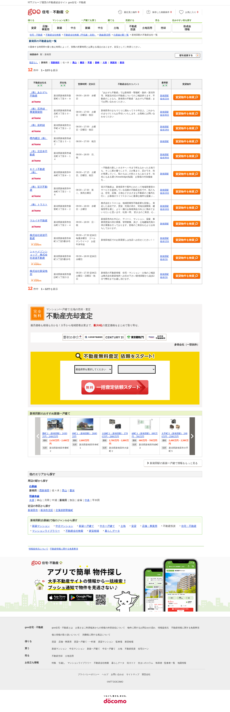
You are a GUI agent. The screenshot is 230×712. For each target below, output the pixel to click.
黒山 (64, 490)
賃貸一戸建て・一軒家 (85, 641)
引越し (62, 663)
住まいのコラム (145, 663)
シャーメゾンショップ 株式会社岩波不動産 (38, 254)
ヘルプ (105, 674)
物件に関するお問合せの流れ (141, 627)
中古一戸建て (107, 526)
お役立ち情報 (32, 662)
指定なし (33, 62)
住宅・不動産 (188, 526)
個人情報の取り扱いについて (66, 634)
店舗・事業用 (149, 526)
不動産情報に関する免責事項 (64, 549)
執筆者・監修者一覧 (165, 663)
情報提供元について (38, 549)
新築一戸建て (86, 526)
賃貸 (133, 526)
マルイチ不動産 (38, 220)
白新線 (33, 486)
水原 (31, 500)
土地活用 (69, 656)
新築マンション (41, 526)
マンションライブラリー (46, 530)
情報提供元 (163, 627)
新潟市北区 (46, 510)
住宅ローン (143, 648)
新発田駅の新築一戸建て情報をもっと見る (174, 463)
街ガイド (131, 663)
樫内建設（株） (38, 138)
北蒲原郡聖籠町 (64, 510)
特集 (54, 663)
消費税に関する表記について (96, 634)
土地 (123, 526)
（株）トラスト (38, 204)
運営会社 (146, 674)
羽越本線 (34, 496)
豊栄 (72, 490)
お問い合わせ (117, 674)
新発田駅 (164, 141)
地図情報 (182, 663)
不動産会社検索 (74, 530)
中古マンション (64, 526)
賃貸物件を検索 (185, 97)
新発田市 (33, 510)
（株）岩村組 (37, 125)
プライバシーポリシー (88, 674)
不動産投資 (130, 648)
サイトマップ (132, 674)
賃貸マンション (105, 641)
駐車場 (119, 641)
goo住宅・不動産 (34, 627)
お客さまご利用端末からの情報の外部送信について (100, 627)
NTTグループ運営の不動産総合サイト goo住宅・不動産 (57, 2)
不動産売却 (57, 656)
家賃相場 (94, 530)
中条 (87, 500)
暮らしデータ (112, 530)
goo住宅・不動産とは (62, 627)
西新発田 (44, 490)
